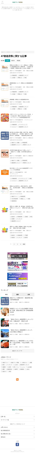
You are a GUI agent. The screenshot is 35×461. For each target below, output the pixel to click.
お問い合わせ (4, 427)
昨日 (6, 294)
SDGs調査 (12, 314)
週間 (17, 294)
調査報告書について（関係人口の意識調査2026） (21, 83)
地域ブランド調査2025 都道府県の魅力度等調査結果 (21, 298)
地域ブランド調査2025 (28, 137)
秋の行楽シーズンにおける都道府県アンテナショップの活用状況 (21, 168)
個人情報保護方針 (5, 430)
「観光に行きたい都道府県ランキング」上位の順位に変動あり (21, 331)
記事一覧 (3, 416)
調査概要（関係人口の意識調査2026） (20, 99)
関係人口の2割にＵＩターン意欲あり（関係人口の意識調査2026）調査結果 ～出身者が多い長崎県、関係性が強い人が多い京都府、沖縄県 (21, 66)
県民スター (28, 211)
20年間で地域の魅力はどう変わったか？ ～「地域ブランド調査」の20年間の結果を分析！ (21, 151)
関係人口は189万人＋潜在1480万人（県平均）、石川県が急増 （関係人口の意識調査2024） (21, 187)
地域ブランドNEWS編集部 (15, 70)
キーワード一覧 (5, 419)
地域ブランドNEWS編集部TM (16, 119)
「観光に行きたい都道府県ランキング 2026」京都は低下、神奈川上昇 (21, 320)
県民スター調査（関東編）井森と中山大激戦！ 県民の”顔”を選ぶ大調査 (20, 227)
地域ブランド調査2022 (24, 334)
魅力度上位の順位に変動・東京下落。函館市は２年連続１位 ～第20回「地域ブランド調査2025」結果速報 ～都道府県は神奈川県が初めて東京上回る (21, 134)
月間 (29, 294)
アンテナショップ (28, 119)
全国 (24, 70)
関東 (24, 230)
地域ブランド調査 (14, 302)
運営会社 (3, 437)
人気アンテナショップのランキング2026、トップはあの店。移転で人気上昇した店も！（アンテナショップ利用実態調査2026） (21, 116)
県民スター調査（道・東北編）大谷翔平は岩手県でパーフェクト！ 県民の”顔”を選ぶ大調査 (21, 208)
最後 (24, 244)
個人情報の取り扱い (6, 433)
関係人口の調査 (29, 70)
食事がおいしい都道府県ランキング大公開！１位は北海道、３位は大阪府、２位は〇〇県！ (21, 342)
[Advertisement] (17, 31)
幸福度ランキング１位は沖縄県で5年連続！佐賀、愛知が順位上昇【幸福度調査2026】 (21, 310)
